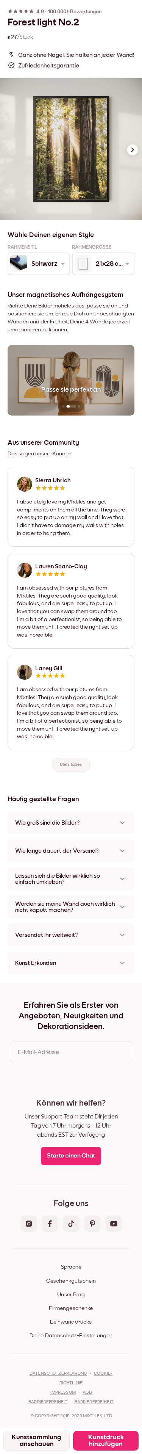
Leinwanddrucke (71, 1322)
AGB (87, 1392)
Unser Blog (71, 1294)
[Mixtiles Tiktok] (71, 1224)
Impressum (63, 1392)
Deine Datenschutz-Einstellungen (71, 1335)
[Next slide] (132, 149)
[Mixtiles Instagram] (28, 1224)
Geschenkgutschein (71, 1281)
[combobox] (38, 263)
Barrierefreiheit (47, 1402)
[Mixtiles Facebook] (50, 1224)
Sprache (71, 1267)
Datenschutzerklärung (58, 1373)
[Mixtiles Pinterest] (92, 1224)
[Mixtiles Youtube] (113, 1224)
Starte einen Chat (71, 1156)
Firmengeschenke (71, 1308)
